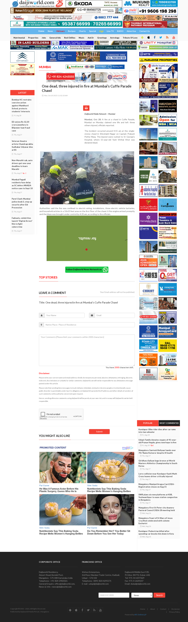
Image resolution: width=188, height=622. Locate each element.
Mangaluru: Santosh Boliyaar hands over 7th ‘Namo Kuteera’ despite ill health (157, 451)
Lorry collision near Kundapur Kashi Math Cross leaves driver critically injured (158, 475)
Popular (147, 423)
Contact (163, 609)
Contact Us (144, 31)
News (50, 31)
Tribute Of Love (130, 38)
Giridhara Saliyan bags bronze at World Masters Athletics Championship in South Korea (158, 463)
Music (81, 38)
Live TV (110, 31)
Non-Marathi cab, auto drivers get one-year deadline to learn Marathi (22, 164)
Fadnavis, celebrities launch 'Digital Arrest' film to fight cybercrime (22, 222)
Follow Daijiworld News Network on (84, 269)
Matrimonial (19, 38)
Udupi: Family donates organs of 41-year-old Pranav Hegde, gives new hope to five (158, 441)
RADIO (120, 31)
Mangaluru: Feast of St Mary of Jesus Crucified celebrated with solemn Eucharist (156, 521)
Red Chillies (69, 38)
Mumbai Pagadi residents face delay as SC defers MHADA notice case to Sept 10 (22, 184)
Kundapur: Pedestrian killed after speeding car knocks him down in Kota (156, 532)
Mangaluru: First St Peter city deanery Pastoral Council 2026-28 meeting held (157, 508)
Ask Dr (91, 38)
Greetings (102, 38)
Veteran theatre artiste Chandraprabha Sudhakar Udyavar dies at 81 (22, 145)
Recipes (71, 31)
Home (142, 609)
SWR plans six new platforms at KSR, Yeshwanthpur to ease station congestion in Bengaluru (158, 497)
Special (92, 31)
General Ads (55, 38)
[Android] (142, 37)
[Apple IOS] (148, 37)
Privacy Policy (174, 612)
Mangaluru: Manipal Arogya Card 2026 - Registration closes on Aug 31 (157, 485)
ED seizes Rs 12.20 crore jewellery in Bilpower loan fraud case (21, 126)
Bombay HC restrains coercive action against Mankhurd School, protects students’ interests (21, 106)
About (152, 609)
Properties (33, 38)
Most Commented (169, 423)
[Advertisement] (62, 131)
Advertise (131, 31)
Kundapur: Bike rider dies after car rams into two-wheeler (157, 430)
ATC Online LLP (140, 614)
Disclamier (175, 609)
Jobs (44, 38)
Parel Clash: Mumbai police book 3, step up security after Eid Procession (22, 203)
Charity (82, 31)
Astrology (114, 38)
